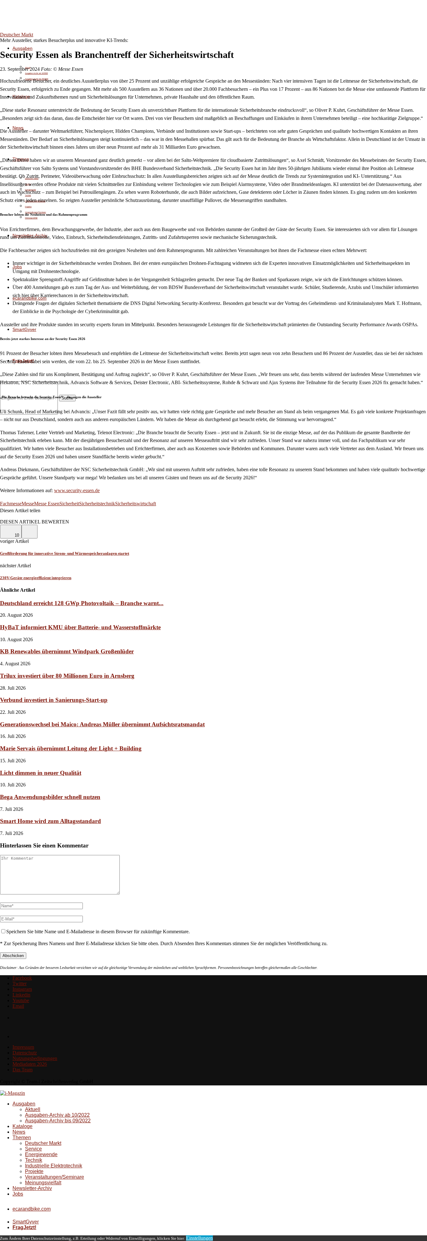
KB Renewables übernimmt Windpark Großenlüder (67, 651)
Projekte (28, 207)
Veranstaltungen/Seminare (54, 1177)
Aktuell (32, 1109)
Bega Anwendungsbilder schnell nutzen (50, 797)
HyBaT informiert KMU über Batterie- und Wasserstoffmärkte (80, 627)
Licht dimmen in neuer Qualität (40, 773)
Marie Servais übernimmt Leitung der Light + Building (71, 748)
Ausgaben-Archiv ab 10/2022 (36, 73)
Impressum (23, 1047)
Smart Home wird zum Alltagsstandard (50, 821)
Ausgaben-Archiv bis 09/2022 (58, 1120)
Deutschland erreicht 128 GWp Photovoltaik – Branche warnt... (81, 603)
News (19, 1132)
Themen (22, 1137)
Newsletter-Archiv (32, 1188)
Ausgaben (23, 48)
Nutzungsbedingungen (35, 1058)
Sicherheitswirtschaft (135, 503)
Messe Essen (46, 503)
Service (33, 1148)
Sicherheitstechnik (97, 503)
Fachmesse (11, 503)
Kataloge (23, 1126)
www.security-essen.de (77, 490)
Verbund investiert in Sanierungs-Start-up (54, 700)
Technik (33, 1160)
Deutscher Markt (43, 1143)
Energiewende (41, 1154)
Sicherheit (69, 503)
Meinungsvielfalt (31, 218)
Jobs (18, 1194)
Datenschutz (25, 1052)
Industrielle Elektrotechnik (53, 1165)
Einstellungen (199, 1238)
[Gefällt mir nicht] (30, 531)
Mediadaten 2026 (30, 1064)
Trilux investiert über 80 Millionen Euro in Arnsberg (67, 675)
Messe (28, 503)
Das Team (23, 1069)
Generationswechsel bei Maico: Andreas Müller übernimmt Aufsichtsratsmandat (102, 724)
